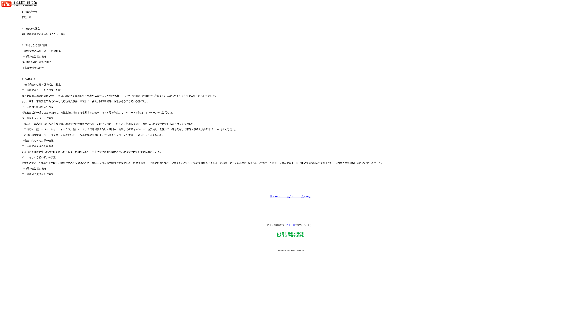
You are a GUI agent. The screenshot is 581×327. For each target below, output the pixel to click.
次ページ (306, 196)
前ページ (278, 196)
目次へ (294, 196)
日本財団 (290, 225)
